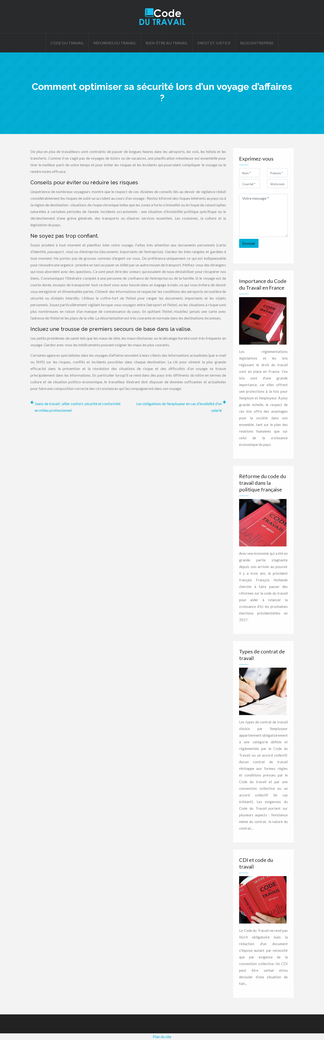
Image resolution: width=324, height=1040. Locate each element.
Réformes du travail (114, 43)
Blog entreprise (256, 43)
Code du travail (67, 43)
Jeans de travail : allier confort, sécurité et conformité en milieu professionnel (77, 406)
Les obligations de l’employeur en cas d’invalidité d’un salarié (179, 406)
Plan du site (162, 1036)
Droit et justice (214, 43)
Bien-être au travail (167, 43)
